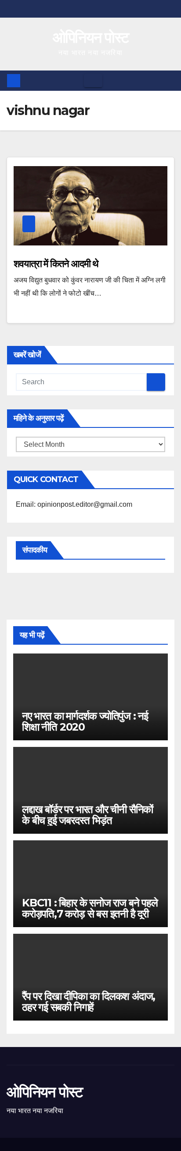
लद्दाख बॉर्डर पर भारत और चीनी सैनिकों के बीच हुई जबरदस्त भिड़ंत (87, 815)
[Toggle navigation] (93, 80)
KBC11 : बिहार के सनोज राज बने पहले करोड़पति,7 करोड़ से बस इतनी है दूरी (90, 908)
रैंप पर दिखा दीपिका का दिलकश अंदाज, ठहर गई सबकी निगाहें (88, 1002)
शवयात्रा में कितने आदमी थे (56, 264)
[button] (168, 80)
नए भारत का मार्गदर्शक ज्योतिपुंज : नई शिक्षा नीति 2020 (85, 721)
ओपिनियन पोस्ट (91, 37)
